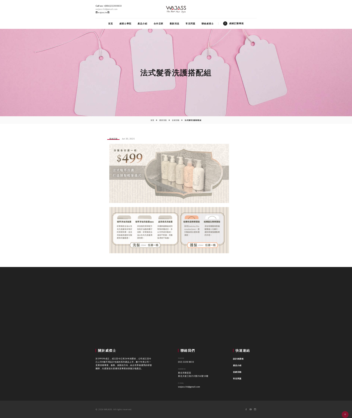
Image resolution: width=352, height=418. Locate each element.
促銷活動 (175, 120)
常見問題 (190, 23)
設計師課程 (238, 358)
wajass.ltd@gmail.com (107, 9)
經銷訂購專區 (236, 23)
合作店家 (158, 23)
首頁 (110, 23)
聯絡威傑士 (208, 23)
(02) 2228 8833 (186, 362)
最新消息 (174, 23)
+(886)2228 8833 (113, 6)
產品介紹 (142, 23)
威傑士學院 (125, 23)
